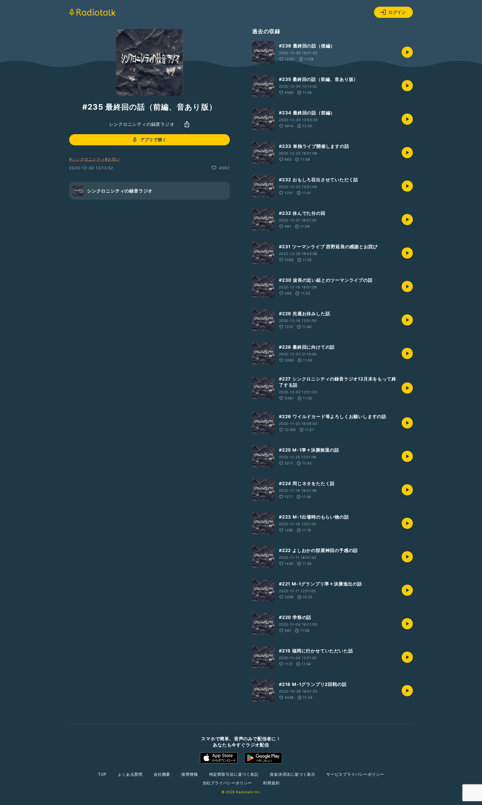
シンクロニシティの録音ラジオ (141, 124)
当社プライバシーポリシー (227, 782)
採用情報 (189, 774)
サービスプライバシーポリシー (355, 774)
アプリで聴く (153, 139)
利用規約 (271, 782)
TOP (102, 774)
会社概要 (162, 774)
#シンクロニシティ (87, 159)
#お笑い (112, 159)
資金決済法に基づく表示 (292, 774)
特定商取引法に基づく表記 (234, 774)
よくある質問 (130, 774)
